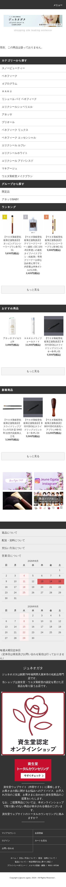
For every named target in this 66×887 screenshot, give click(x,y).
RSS (50, 865)
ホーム (13, 858)
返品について (20, 862)
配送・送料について (46, 858)
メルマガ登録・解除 (37, 865)
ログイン (6, 840)
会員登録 (39, 833)
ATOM (56, 865)
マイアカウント (9, 833)
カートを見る (41, 840)
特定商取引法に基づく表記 (40, 862)
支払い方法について (27, 858)
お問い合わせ (8, 848)
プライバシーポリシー (16, 865)
